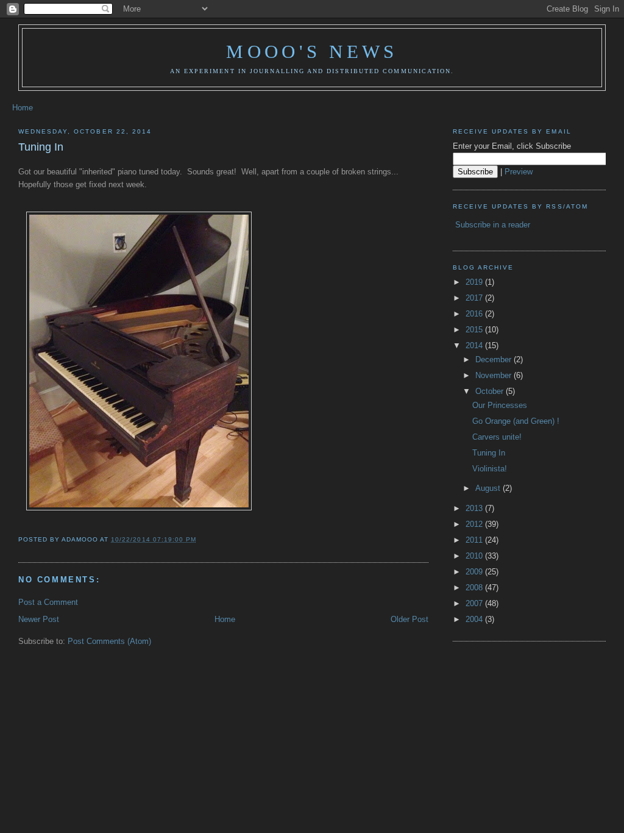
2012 (475, 524)
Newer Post (38, 619)
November (494, 375)
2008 (475, 587)
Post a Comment (48, 602)
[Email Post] (200, 539)
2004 (475, 619)
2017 (475, 297)
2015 (475, 329)
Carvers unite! (497, 437)
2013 (475, 508)
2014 (475, 345)
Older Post (409, 619)
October (490, 391)
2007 (475, 603)
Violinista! (489, 468)
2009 (475, 571)
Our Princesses (499, 405)
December (494, 359)
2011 (475, 540)
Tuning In (40, 147)
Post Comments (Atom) (109, 641)
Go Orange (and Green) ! (515, 421)
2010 (475, 555)
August (489, 488)
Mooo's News (311, 51)
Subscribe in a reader (492, 224)
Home (22, 107)
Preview (519, 171)
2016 (475, 313)
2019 (475, 282)
